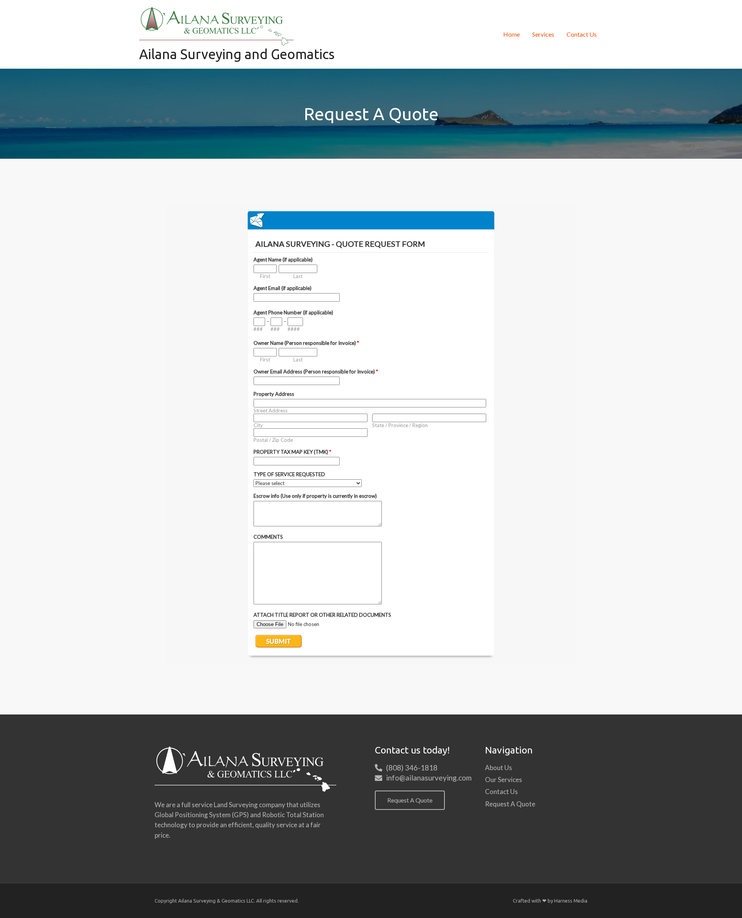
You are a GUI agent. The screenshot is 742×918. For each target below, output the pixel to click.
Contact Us (582, 34)
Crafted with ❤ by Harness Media (550, 900)
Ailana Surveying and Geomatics (237, 54)
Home (511, 34)
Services (543, 34)
